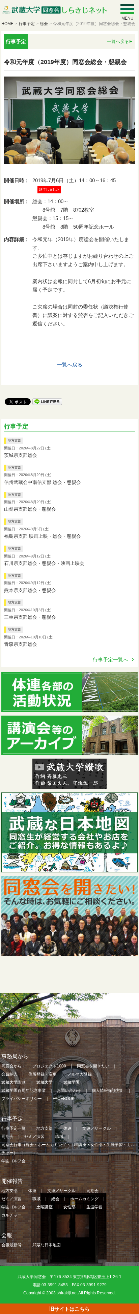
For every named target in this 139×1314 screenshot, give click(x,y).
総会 (44, 23)
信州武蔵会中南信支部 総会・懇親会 (42, 482)
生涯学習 (94, 1207)
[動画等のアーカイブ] (69, 751)
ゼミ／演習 (34, 1136)
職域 (59, 1136)
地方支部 (14, 440)
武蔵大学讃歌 (13, 1082)
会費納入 (9, 1074)
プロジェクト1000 (49, 1066)
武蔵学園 (71, 1082)
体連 (67, 1128)
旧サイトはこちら (69, 1309)
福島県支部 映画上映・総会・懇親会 (42, 536)
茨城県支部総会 (20, 455)
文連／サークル (96, 1128)
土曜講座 (44, 1207)
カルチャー (11, 1215)
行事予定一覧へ (110, 659)
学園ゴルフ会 (13, 1161)
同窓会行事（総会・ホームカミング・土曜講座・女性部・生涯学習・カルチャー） (68, 1148)
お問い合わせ (69, 1090)
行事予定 (27, 23)
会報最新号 (11, 1245)
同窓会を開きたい (93, 1066)
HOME (7, 23)
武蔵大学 (44, 1082)
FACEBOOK (64, 1098)
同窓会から (11, 1066)
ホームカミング (84, 1198)
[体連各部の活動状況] (69, 708)
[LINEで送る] (47, 401)
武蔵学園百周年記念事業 (23, 1090)
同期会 (7, 1136)
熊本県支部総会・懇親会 (30, 590)
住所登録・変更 (42, 1074)
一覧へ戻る (118, 41)
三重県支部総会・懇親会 (30, 617)
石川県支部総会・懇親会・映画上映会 (44, 563)
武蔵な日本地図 (46, 1245)
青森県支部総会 (20, 644)
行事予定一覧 (13, 1128)
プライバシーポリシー (21, 1098)
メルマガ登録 (79, 1074)
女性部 (69, 1207)
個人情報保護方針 (108, 1090)
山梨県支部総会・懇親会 (30, 509)
